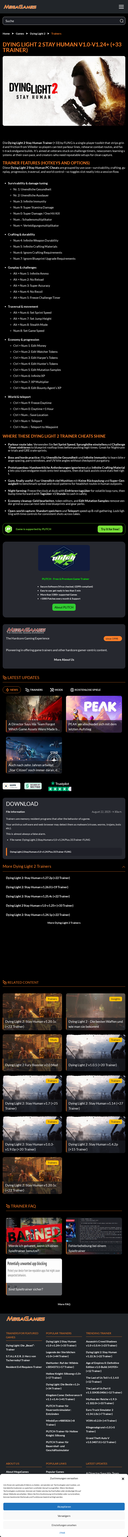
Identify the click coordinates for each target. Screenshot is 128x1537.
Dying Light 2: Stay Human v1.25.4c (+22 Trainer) (38, 896)
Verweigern (64, 1515)
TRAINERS (36, 689)
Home (6, 33)
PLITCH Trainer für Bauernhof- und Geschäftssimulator (57, 1446)
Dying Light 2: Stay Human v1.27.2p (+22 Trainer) (38, 878)
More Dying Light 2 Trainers (64, 922)
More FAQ (64, 1304)
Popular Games (55, 1471)
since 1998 (112, 638)
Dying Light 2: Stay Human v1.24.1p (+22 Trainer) (38, 915)
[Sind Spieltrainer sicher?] (34, 1276)
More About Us (64, 659)
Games (20, 33)
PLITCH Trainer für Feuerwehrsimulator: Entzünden (58, 1409)
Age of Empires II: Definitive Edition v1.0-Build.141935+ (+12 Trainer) (102, 1366)
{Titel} (62, 1532)
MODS (59, 689)
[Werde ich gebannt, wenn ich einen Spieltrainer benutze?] (34, 1235)
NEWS (14, 689)
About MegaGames (17, 1471)
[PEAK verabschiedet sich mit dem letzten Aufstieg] (94, 713)
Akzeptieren (64, 1506)
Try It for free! (110, 529)
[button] (123, 1478)
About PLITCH (64, 607)
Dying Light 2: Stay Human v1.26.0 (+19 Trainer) (37, 887)
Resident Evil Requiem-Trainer (24, 1366)
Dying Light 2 (37, 33)
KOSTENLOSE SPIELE (88, 689)
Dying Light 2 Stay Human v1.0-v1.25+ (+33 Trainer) (39, 905)
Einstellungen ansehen (64, 1525)
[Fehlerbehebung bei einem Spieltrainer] (94, 1235)
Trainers (56, 33)
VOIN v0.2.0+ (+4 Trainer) (101, 1420)
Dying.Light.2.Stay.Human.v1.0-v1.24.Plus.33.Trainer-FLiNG (40, 852)
